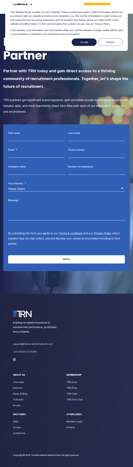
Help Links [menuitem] (19, 414)
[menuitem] (39, 376)
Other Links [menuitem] (74, 414)
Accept (84, 42)
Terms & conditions (71, 233)
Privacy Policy (102, 233)
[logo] (22, 314)
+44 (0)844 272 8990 (25, 351)
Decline (110, 42)
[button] (6, 460)
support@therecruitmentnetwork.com (33, 344)
